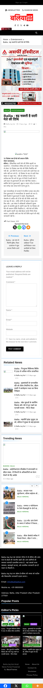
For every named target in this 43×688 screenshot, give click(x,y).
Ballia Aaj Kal (10, 124)
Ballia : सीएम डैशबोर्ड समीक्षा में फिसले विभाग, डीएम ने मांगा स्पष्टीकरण (28, 538)
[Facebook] (24, 227)
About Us (35, 664)
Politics (33, 624)
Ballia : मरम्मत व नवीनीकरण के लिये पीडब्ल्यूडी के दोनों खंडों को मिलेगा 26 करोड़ (27, 508)
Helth (11, 624)
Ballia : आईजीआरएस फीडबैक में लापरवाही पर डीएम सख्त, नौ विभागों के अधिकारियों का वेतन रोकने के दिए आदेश (20, 472)
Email (9, 320)
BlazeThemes (12, 669)
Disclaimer (32, 671)
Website (9, 329)
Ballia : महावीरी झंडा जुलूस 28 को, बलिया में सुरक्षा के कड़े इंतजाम (32, 652)
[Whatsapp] (19, 227)
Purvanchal (35, 645)
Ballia (12, 466)
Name (9, 310)
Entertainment (17, 110)
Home (27, 664)
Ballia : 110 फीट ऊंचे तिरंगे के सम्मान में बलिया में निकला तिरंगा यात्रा (27, 523)
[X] (15, 227)
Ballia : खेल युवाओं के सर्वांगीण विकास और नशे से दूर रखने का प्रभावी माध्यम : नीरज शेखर (25, 405)
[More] (28, 227)
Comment (10, 282)
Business (6, 466)
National (25, 497)
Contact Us (32, 668)
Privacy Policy (32, 675)
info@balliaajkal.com (16, 582)
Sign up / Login (21, 2)
